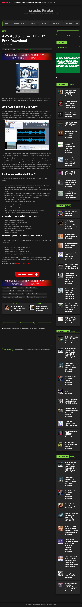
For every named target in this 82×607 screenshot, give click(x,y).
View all (71, 84)
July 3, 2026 (50, 2)
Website (39, 321)
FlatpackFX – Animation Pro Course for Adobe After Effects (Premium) (70, 367)
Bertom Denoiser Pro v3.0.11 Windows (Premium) (71, 114)
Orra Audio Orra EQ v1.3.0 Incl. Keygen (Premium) (71, 124)
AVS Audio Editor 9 (8, 291)
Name (4, 321)
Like (20, 49)
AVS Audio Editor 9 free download (36, 294)
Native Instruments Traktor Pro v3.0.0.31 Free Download (18, 308)
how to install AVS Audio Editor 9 (36, 297)
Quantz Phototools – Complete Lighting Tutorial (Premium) (71, 401)
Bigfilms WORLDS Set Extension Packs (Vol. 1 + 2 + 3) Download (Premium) (71, 412)
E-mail (22, 321)
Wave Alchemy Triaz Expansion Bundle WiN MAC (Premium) (71, 266)
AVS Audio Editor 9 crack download (13, 294)
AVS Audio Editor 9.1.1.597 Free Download (23, 38)
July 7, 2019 (6, 44)
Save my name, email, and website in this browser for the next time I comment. (24, 328)
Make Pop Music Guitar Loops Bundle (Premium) (71, 236)
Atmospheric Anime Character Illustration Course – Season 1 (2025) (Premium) (71, 587)
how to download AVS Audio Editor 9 (13, 297)
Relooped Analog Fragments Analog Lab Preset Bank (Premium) (29, 2)
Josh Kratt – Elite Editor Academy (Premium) (70, 506)
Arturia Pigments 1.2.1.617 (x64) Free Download (42, 308)
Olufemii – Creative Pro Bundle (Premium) (71, 213)
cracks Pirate (41, 10)
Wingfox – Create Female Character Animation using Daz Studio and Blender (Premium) (71, 530)
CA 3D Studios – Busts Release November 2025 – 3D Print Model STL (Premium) (71, 225)
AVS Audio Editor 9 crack (24, 291)
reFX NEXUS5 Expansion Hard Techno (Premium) (71, 423)
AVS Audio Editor (17, 287)
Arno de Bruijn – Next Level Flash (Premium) (70, 392)
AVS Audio (6, 287)
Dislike (26, 49)
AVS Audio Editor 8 (31, 287)
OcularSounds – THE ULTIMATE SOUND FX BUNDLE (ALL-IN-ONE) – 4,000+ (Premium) (71, 307)
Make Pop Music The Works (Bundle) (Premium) (71, 245)
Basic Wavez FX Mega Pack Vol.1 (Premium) (70, 173)
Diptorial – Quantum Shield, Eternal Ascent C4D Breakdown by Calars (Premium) (71, 517)
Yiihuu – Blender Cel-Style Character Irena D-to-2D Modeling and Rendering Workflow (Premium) (71, 545)
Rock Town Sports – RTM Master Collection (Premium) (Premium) (71, 380)
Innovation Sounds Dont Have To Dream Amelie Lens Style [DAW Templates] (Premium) (71, 161)
